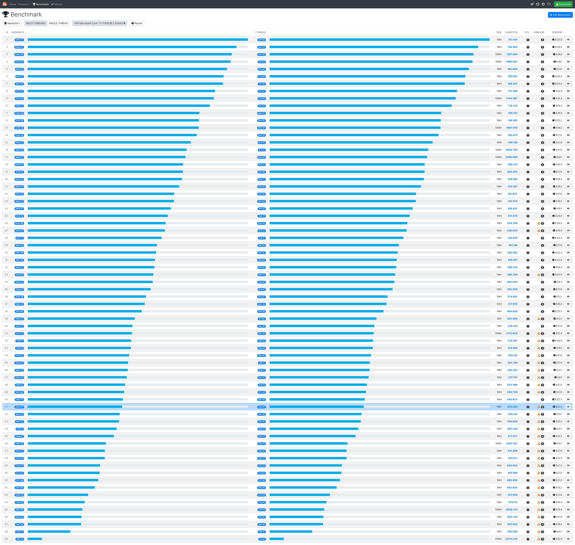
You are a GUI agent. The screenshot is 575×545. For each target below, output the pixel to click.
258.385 (512, 274)
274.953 (512, 296)
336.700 (512, 392)
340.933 (512, 399)
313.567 (513, 340)
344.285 (512, 406)
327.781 (513, 377)
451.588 (513, 472)
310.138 (513, 325)
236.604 (512, 230)
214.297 (513, 186)
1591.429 (512, 54)
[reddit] (537, 4)
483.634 (512, 487)
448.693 (512, 465)
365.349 (512, 428)
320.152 (513, 355)
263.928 (512, 289)
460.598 (512, 480)
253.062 (512, 252)
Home (12, 4)
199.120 (513, 142)
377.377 (513, 436)
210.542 (513, 179)
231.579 (513, 215)
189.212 (513, 112)
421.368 (513, 450)
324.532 (512, 369)
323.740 (512, 362)
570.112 (513, 502)
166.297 (513, 83)
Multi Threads (35, 23)
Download (564, 4)
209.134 (513, 164)
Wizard (58, 4)
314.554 (513, 347)
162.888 (512, 68)
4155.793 (512, 443)
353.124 (513, 414)
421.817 (513, 458)
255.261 (513, 259)
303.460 (512, 318)
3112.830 (512, 333)
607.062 (512, 524)
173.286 (513, 90)
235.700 (512, 223)
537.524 (513, 494)
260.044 (512, 281)
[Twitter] (532, 4)
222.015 (513, 201)
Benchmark (42, 4)
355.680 (512, 421)
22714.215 (511, 538)
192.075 (513, 135)
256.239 (512, 267)
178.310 (513, 105)
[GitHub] (549, 4)
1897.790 (512, 127)
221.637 (513, 193)
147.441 (513, 39)
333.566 (512, 384)
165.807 (513, 76)
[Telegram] (543, 4)
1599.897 (512, 61)
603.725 (512, 516)
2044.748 (512, 149)
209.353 (512, 171)
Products (23, 4)
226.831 (513, 208)
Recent (138, 23)
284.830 (512, 311)
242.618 (513, 237)
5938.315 (512, 509)
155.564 (513, 46)
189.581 (513, 120)
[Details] (568, 39)
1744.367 (512, 98)
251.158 (513, 245)
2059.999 (512, 157)
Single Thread (58, 23)
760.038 (512, 531)
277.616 (513, 303)
